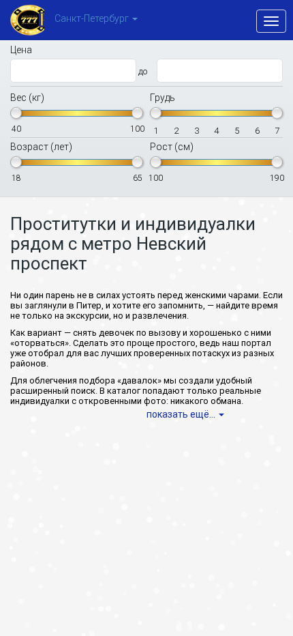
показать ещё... (180, 414)
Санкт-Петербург (92, 19)
